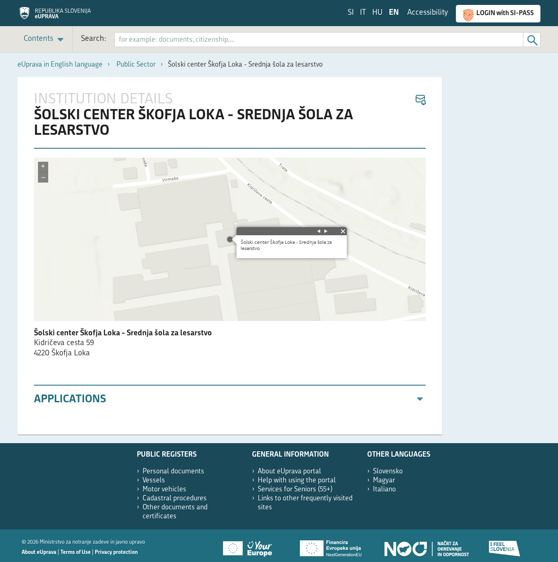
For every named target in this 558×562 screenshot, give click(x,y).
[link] (45, 39)
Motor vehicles (164, 489)
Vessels (154, 480)
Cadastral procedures (175, 498)
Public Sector (136, 64)
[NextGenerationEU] (331, 545)
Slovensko (388, 471)
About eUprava (39, 552)
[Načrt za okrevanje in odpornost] (426, 545)
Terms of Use (75, 552)
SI (351, 13)
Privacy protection (116, 552)
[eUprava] (55, 16)
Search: (93, 39)
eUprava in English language (60, 64)
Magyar (384, 480)
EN (394, 13)
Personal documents (173, 471)
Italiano (384, 489)
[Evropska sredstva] (505, 545)
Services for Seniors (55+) (295, 489)
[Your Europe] (250, 545)
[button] (420, 100)
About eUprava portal (289, 471)
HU (377, 13)
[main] (230, 256)
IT (363, 13)
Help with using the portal (297, 480)
